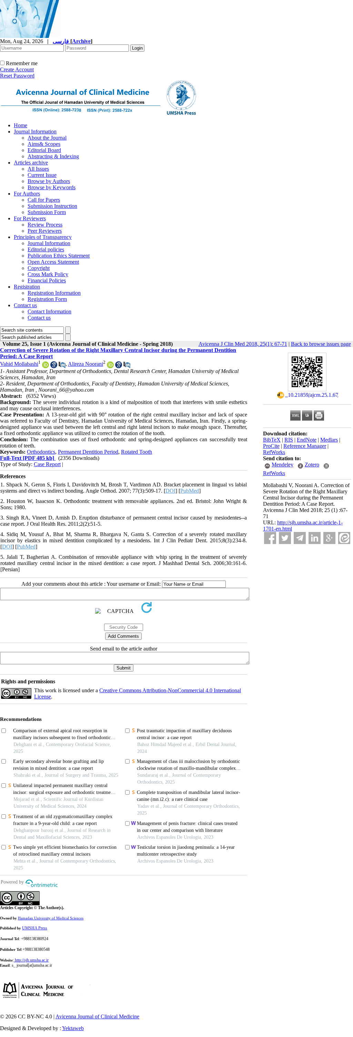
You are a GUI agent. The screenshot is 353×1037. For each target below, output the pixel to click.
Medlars (329, 440)
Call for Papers (44, 200)
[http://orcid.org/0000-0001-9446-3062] (110, 366)
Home (20, 125)
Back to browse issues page (321, 344)
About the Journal (47, 138)
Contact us (25, 305)
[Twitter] (285, 538)
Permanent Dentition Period (88, 452)
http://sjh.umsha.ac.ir (32, 960)
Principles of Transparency (43, 237)
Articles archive (31, 162)
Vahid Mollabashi (19, 364)
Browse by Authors (49, 181)
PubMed (189, 491)
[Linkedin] (315, 538)
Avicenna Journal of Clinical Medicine (97, 1016)
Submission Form (47, 212)
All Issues (38, 169)
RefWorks (274, 452)
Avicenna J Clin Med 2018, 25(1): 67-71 (243, 344)
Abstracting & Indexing (53, 156)
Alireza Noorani (85, 364)
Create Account (17, 69)
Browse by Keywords (51, 187)
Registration (27, 287)
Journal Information (35, 131)
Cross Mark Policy (48, 274)
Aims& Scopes (44, 144)
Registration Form (47, 299)
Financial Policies (47, 280)
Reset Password (17, 76)
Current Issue (42, 175)
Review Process (45, 225)
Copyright (39, 268)
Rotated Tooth (136, 452)
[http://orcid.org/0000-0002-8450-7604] (45, 366)
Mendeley (282, 464)
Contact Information (49, 311)
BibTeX (272, 440)
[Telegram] (300, 538)
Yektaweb (73, 1028)
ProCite (271, 446)
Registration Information (54, 293)
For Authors (27, 194)
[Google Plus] (329, 538)
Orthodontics (41, 452)
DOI (170, 491)
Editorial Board (44, 150)
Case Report (47, 464)
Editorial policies (46, 249)
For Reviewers (30, 218)
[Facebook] (270, 538)
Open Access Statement (53, 262)
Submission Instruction (52, 206)
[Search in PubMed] (62, 366)
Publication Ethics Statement (59, 256)
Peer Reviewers (45, 231)
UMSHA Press (34, 928)
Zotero (312, 464)
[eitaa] (344, 538)
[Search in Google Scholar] (53, 366)
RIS (288, 440)
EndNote (306, 440)
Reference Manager (304, 446)
